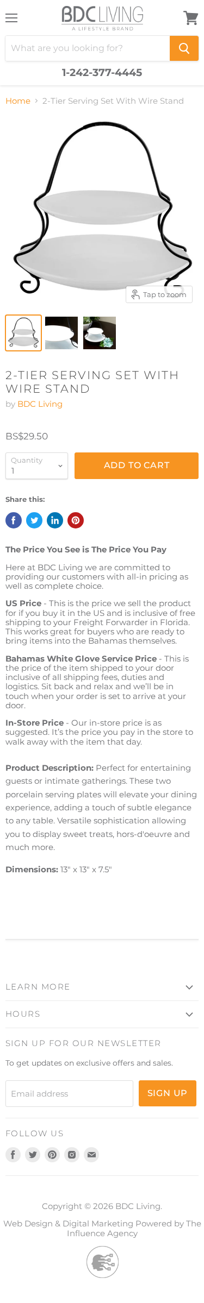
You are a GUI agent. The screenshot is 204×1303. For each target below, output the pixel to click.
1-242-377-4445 (102, 73)
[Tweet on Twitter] (34, 520)
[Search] (184, 48)
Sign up (167, 1093)
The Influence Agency (134, 1228)
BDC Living (40, 404)
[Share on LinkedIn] (55, 520)
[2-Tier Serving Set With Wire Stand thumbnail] (23, 333)
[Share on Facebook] (13, 520)
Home (17, 100)
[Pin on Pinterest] (75, 520)
